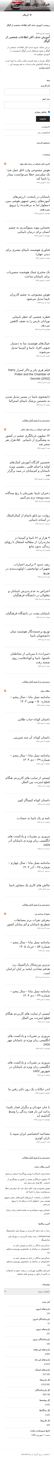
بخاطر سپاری (41, 112)
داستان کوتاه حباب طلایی (34, 719)
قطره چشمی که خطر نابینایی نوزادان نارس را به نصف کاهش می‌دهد (30, 321)
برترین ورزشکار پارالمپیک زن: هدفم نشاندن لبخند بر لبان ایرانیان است (28, 969)
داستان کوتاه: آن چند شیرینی (31, 737)
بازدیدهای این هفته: (41, 1349)
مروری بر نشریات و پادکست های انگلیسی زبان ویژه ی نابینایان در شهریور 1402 (29, 1067)
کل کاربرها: (44, 1420)
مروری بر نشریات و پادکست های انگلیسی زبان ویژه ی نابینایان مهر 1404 (28, 1040)
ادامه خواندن (44, 67)
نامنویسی (46, 126)
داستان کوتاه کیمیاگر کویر (34, 800)
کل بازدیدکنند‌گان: (42, 1390)
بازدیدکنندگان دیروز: (41, 1339)
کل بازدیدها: (44, 1380)
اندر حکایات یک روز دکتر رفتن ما (29, 1089)
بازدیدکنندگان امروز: (41, 1319)
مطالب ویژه (45, 691)
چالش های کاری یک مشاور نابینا (29, 885)
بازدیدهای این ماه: (42, 1359)
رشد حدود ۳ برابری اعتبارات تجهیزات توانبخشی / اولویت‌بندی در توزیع (28, 569)
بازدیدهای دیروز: (42, 1329)
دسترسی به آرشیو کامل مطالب (36, 420)
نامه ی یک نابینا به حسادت (33, 818)
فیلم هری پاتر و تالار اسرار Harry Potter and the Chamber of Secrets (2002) (29, 374)
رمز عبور (46, 99)
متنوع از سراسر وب (42, 914)
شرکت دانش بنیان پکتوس (32, 4)
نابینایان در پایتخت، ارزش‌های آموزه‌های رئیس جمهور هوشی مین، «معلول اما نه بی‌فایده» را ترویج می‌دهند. (27, 1200)
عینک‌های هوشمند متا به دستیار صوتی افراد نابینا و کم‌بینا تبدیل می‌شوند (30, 348)
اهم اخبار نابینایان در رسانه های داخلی (35, 430)
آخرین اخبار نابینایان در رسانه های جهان (35, 164)
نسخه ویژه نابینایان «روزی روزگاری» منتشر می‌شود (27, 1173)
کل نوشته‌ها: (44, 1400)
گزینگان (25, 15)
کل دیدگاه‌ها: (44, 1410)
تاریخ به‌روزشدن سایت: (39, 1430)
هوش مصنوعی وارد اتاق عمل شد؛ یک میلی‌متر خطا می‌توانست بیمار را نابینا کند (28, 174)
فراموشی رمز (44, 132)
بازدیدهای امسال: (42, 1370)
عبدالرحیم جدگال (42, 1258)
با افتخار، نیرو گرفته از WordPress (35, 1454)
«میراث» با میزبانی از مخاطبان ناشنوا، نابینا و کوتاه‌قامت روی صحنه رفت (30, 658)
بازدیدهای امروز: (42, 1309)
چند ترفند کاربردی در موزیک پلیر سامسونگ (24, 1230)
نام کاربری (45, 85)
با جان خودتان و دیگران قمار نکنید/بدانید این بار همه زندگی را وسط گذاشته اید (28, 1111)
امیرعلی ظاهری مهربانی (39, 1270)
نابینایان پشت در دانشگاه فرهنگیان (28, 613)
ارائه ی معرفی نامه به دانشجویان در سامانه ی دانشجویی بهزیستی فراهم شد (28, 1249)
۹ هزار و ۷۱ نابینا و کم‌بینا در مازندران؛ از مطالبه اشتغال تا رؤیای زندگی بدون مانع (27, 542)
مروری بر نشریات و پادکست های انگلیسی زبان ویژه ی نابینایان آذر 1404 (29, 841)
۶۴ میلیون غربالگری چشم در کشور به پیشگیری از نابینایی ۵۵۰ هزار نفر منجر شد (27, 440)
